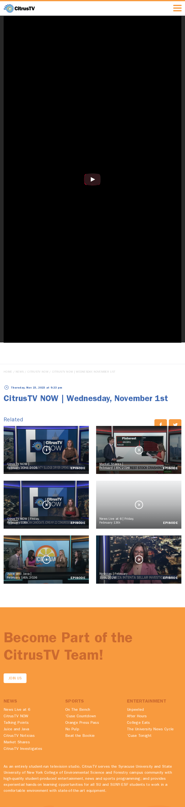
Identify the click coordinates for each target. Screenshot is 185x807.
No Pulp (72, 730)
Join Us (15, 679)
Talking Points (16, 723)
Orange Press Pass (82, 723)
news (20, 372)
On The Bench (77, 710)
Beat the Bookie (80, 736)
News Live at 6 (17, 710)
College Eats (138, 723)
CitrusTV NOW (37, 372)
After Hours (137, 716)
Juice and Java (16, 730)
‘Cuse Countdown (80, 716)
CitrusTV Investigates (23, 749)
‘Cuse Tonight (139, 736)
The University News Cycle (150, 730)
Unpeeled (135, 710)
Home (8, 372)
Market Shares (17, 743)
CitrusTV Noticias (19, 736)
